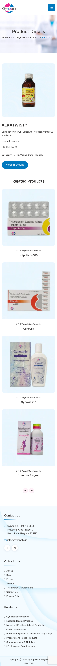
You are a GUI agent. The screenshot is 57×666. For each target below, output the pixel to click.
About (9, 570)
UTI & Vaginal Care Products (24, 37)
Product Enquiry (15, 165)
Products (11, 579)
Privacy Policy (13, 596)
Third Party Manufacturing (19, 587)
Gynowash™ (28, 402)
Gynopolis (33, 659)
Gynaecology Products (17, 616)
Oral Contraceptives (16, 629)
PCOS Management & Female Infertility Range (29, 633)
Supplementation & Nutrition (20, 642)
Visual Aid (11, 583)
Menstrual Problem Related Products (25, 625)
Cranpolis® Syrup (29, 475)
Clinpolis (28, 328)
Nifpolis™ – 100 (28, 255)
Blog (8, 575)
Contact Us (12, 592)
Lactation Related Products (19, 621)
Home (5, 37)
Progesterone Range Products (21, 637)
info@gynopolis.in (17, 540)
